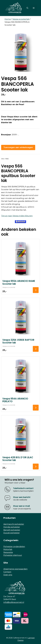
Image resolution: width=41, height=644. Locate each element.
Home (8, 19)
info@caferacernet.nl (13, 602)
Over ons (7, 575)
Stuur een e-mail (21, 506)
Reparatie (8, 552)
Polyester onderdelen (14, 546)
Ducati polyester (11, 533)
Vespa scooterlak (20, 19)
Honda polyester (11, 527)
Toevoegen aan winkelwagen (18, 147)
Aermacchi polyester (13, 524)
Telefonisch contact (23, 488)
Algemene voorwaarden (15, 569)
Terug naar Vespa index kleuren (17, 216)
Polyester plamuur (12, 555)
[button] (27, 8)
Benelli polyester (11, 530)
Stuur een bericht (21, 497)
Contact (7, 572)
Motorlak (7, 549)
